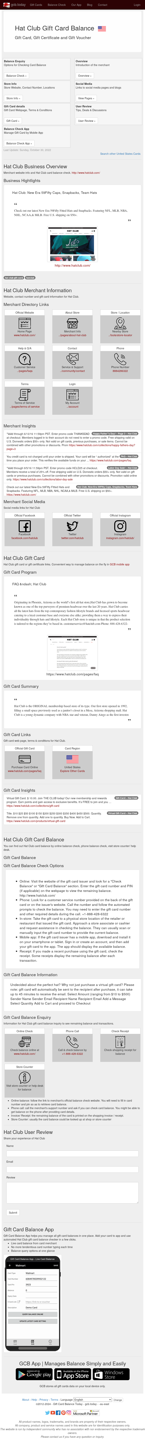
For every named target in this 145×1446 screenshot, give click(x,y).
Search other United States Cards (120, 153)
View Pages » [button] (86, 98)
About (25, 1399)
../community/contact (72, 371)
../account (72, 406)
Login (137, 5)
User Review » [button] (87, 121)
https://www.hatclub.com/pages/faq (110, 460)
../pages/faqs (24, 371)
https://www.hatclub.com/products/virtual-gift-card (36, 821)
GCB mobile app (120, 564)
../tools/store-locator (120, 335)
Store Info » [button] (13, 98)
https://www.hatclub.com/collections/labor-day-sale (43, 479)
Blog (89, 5)
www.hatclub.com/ (24, 335)
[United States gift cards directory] (102, 27)
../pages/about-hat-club (72, 335)
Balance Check (57, 5)
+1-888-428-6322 (72, 1053)
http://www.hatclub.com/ (86, 172)
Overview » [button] (85, 75)
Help (34, 1399)
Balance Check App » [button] (19, 143)
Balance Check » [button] (16, 75)
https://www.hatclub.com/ (21, 494)
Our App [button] (76, 5)
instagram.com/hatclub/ (120, 538)
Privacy (43, 1399)
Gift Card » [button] (12, 121)
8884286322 (120, 371)
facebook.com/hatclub (25, 538)
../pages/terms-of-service (25, 406)
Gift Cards (36, 5)
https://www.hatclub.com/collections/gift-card (33, 806)
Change (118, 1399)
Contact (102, 5)
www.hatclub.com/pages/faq (24, 771)
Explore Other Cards (72, 771)
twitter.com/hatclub (72, 538)
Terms (54, 1399)
